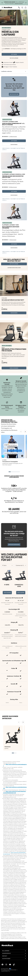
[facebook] (2, 964)
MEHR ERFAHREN (14, 144)
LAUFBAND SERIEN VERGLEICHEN (14, 267)
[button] (2, 7)
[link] (8, 7)
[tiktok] (14, 964)
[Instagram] (6, 964)
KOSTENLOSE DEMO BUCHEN (14, 544)
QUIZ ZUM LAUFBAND (14, 58)
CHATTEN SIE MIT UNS (14, 94)
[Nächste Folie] (26, 2)
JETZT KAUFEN (14, 54)
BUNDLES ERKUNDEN (14, 368)
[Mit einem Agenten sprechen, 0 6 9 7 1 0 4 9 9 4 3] (19, 7)
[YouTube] (10, 964)
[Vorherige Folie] (2, 2)
